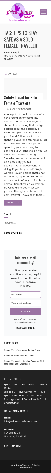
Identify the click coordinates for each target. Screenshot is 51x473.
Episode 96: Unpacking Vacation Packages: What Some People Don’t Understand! (24, 362)
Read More (13, 202)
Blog (9, 109)
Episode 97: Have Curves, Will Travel (19, 355)
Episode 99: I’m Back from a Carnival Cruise (22, 350)
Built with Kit (25, 328)
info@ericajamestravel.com (20, 421)
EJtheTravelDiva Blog (21, 109)
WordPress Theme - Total (24, 465)
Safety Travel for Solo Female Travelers (20, 100)
